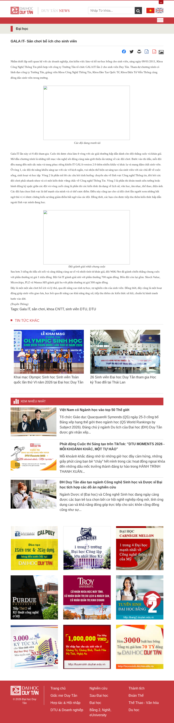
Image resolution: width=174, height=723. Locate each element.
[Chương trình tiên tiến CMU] (139, 548)
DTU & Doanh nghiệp (67, 710)
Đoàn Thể (136, 695)
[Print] (139, 53)
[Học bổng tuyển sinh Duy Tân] (139, 647)
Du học (134, 710)
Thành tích (137, 688)
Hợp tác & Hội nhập (65, 703)
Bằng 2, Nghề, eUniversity (100, 712)
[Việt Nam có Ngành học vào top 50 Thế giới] (33, 421)
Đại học (95, 703)
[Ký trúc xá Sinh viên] (34, 647)
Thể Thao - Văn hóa (144, 703)
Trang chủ (58, 688)
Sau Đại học (99, 695)
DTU (92, 309)
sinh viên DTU (76, 309)
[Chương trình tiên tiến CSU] (34, 548)
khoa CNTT (55, 309)
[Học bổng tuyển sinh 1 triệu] (87, 647)
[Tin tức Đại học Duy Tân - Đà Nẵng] (40, 10)
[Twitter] (131, 53)
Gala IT (25, 309)
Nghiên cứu (98, 688)
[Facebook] (124, 53)
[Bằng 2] (139, 597)
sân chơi (38, 309)
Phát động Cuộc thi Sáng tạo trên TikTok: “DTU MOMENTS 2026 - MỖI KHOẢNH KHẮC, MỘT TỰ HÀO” (112, 446)
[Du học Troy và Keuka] (87, 597)
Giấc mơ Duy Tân (64, 695)
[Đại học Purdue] (34, 597)
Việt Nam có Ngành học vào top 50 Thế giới (94, 410)
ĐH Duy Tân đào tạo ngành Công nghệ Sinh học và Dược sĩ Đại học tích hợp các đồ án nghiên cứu (111, 484)
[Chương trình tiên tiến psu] (87, 548)
